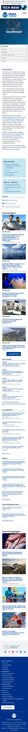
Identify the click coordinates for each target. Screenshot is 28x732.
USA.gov (24, 724)
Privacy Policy (17, 724)
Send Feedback (7, 707)
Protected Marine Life (8, 55)
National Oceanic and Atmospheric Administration (13, 728)
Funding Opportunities (11, 172)
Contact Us (4, 690)
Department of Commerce (13, 726)
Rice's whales (16, 119)
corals (5, 119)
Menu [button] (25, 13)
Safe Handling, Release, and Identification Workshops (13, 430)
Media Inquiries (7, 694)
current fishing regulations (12, 149)
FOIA (13, 722)
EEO (10, 722)
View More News (14, 354)
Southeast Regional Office (12, 185)
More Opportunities (7, 520)
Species (4, 61)
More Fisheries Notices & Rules (10, 402)
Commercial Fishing (8, 677)
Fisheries (4, 52)
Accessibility (4, 722)
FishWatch (5, 667)
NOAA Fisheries (9, 203)
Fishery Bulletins (9, 175)
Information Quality (21, 722)
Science (4, 49)
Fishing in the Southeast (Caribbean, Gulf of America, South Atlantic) (13, 166)
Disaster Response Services (13, 191)
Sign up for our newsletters (15, 647)
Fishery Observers (8, 682)
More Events (5, 453)
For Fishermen (5, 671)
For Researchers (5, 684)
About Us (5, 663)
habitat (16, 137)
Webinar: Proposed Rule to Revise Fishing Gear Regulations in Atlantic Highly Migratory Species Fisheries (13, 414)
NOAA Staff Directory (8, 703)
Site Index (5, 669)
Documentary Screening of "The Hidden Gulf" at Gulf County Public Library (13, 447)
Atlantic (21, 121)
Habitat (4, 58)
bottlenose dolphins (8, 117)
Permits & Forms (7, 675)
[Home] (9, 14)
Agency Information (7, 661)
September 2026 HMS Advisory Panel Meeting (12, 422)
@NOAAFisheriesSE (10, 200)
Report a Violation (8, 697)
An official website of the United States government (14, 2)
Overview (5, 46)
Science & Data (7, 688)
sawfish (10, 119)
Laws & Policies (7, 665)
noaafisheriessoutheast (11, 207)
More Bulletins (6, 499)
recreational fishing (7, 75)
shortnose (13, 121)
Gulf (9, 121)
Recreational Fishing (8, 680)
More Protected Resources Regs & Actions (13, 404)
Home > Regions (10, 29)
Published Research (8, 686)
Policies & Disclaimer (7, 724)
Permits (7, 170)
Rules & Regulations (8, 673)
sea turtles (17, 117)
